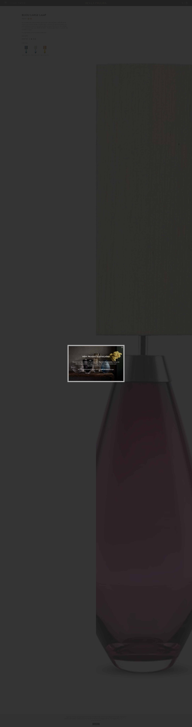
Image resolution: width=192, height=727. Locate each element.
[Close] (122, 346)
